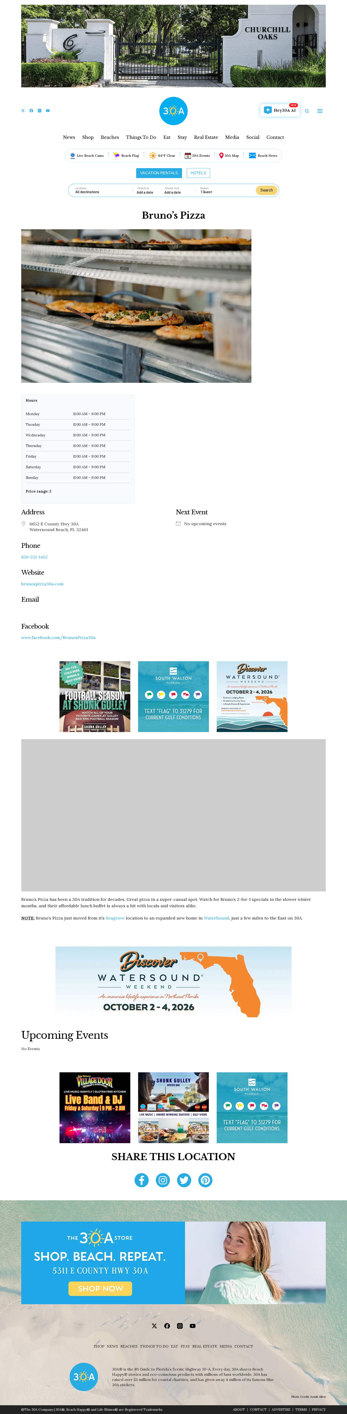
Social (252, 137)
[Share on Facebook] (142, 1180)
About (239, 1409)
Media (232, 137)
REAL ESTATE (204, 1346)
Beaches (110, 137)
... (150, 192)
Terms (301, 1409)
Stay (182, 137)
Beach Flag (130, 155)
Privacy (319, 1409)
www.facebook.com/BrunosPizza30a (58, 637)
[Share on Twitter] (184, 1180)
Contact (275, 137)
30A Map (232, 155)
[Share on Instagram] (163, 1180)
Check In (143, 188)
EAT (174, 1346)
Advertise (281, 1409)
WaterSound (216, 918)
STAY (185, 1346)
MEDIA (226, 1346)
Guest (204, 188)
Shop (88, 137)
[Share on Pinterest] (205, 1180)
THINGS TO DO (154, 1346)
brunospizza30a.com (42, 584)
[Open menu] (320, 111)
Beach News (267, 155)
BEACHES (129, 1346)
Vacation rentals (159, 173)
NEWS (112, 1346)
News (69, 137)
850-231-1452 (34, 557)
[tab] (159, 173)
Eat (166, 137)
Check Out (172, 188)
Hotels (198, 173)
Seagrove (115, 918)
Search (266, 190)
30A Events (201, 155)
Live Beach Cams (90, 155)
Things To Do (141, 137)
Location (81, 188)
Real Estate (206, 137)
